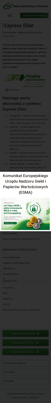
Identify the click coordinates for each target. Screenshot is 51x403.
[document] (25, 201)
